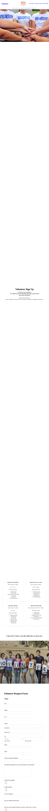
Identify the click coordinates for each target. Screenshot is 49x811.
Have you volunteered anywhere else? (11, 800)
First (5, 703)
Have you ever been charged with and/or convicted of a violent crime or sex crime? (20, 807)
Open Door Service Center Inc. (29, 8)
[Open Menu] (47, 3)
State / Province (7, 740)
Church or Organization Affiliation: (11, 758)
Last (5, 716)
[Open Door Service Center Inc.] (23, 3)
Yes (6, 781)
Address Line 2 (7, 732)
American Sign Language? (9, 780)
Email (5, 751)
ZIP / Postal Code (28, 740)
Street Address (7, 727)
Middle (6, 710)
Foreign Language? (8, 787)
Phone (5, 744)
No (6, 783)
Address (6, 723)
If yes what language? (8, 793)
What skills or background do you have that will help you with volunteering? (19, 764)
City (5, 736)
